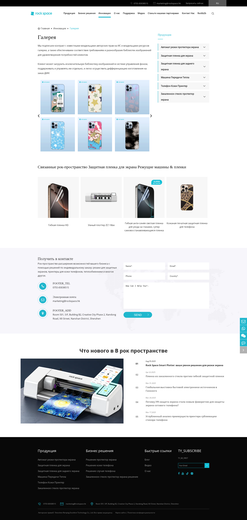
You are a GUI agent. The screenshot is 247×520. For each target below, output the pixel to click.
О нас (117, 13)
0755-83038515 (141, 3)
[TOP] (243, 349)
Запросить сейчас (195, 3)
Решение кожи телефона (99, 465)
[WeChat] (243, 335)
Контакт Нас (188, 13)
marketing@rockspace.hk (169, 3)
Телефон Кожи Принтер (174, 85)
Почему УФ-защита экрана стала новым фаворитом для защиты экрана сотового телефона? (185, 403)
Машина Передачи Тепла (175, 77)
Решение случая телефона (100, 471)
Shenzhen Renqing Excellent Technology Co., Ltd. (73, 512)
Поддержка (129, 13)
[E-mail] (243, 321)
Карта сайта (120, 512)
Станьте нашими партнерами (163, 13)
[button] (39, 115)
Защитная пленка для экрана (177, 55)
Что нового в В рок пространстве (123, 350)
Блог (147, 459)
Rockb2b (202, 13)
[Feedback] (243, 342)
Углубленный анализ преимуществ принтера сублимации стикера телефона (181, 418)
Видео (148, 465)
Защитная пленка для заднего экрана (177, 66)
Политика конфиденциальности (141, 512)
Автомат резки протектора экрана (180, 47)
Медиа (141, 13)
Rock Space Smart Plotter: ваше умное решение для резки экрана (184, 365)
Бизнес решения (86, 13)
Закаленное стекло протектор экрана (177, 96)
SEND (138, 314)
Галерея (74, 28)
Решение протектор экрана (101, 459)
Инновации (104, 13)
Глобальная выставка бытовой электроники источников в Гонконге (181, 389)
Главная (45, 28)
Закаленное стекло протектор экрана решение (112, 476)
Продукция (69, 13)
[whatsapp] (243, 328)
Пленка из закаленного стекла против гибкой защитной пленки (185, 376)
